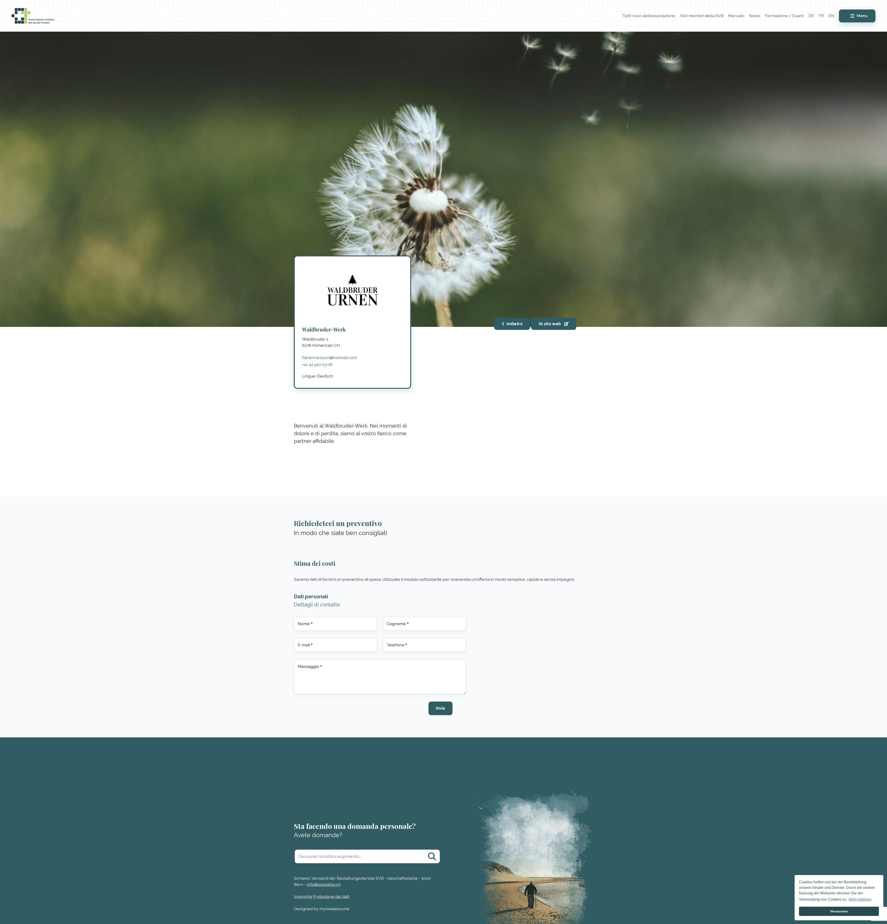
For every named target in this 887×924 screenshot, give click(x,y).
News (754, 15)
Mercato (736, 15)
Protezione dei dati (331, 896)
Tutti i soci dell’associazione (648, 15)
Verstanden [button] (839, 911)
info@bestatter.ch (324, 884)
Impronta (303, 896)
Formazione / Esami (784, 15)
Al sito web (550, 323)
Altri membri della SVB (701, 15)
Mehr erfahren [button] (860, 899)
